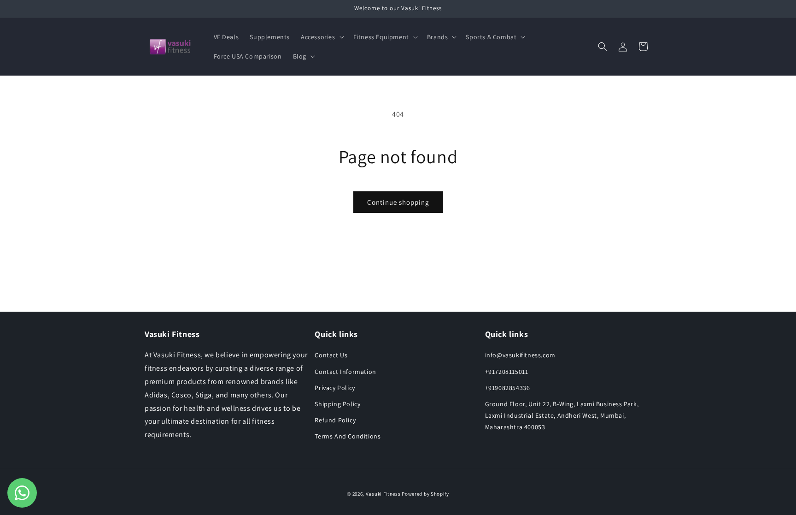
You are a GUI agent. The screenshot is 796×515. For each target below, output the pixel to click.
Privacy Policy (335, 388)
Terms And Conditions (347, 436)
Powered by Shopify (425, 494)
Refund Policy (335, 420)
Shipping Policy (337, 404)
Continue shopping (398, 202)
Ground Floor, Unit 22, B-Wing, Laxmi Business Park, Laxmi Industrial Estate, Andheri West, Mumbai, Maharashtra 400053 (562, 415)
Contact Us (331, 355)
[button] (321, 37)
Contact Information (345, 371)
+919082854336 (507, 388)
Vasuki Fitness (383, 494)
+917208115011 (506, 371)
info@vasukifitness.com (520, 355)
